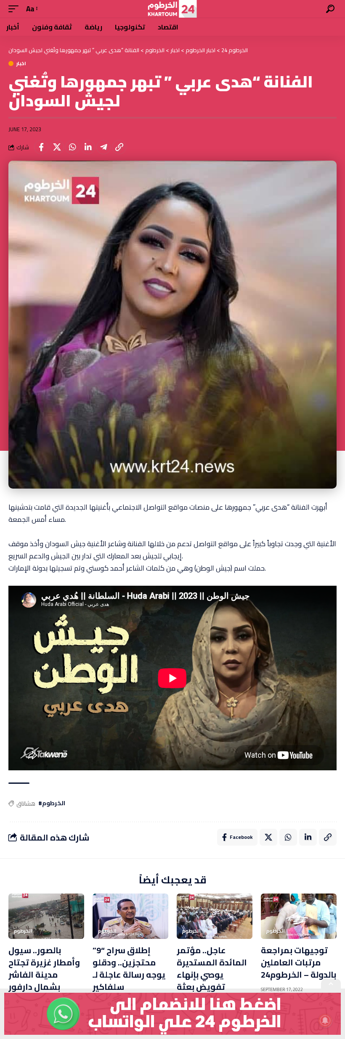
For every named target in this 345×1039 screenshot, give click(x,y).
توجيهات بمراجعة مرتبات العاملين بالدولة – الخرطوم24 (298, 962)
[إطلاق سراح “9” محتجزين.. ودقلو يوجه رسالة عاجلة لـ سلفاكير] (130, 916)
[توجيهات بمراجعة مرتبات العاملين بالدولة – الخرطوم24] (299, 916)
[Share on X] (57, 147)
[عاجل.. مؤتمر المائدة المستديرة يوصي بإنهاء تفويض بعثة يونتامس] (214, 916)
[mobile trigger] (15, 9)
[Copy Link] (119, 147)
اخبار (21, 63)
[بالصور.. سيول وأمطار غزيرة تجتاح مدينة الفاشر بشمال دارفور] (46, 916)
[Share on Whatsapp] (72, 147)
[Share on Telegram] (103, 147)
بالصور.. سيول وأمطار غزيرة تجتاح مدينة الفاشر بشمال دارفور (44, 968)
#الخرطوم (51, 803)
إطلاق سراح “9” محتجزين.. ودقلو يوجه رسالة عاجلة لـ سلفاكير (129, 968)
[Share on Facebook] (41, 147)
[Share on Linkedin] (88, 147)
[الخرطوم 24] (172, 9)
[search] (330, 9)
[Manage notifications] (325, 1020)
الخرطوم (22, 931)
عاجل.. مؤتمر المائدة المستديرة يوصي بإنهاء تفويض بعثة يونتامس (212, 974)
